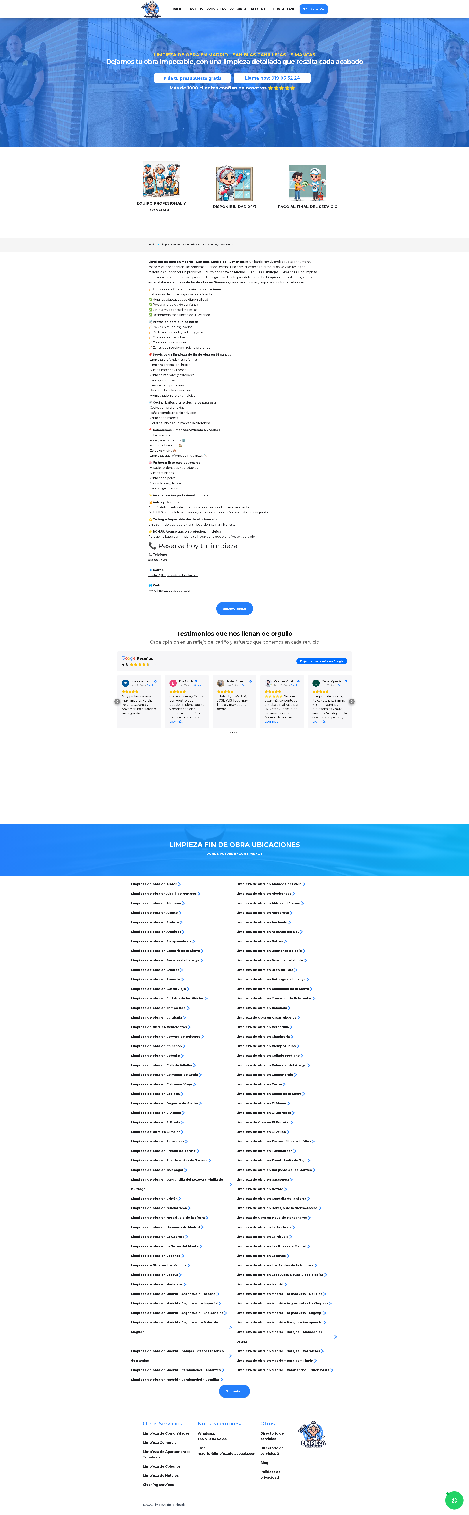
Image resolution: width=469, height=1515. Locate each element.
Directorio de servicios (272, 1436)
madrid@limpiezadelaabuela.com (173, 575)
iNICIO (178, 9)
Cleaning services (158, 1485)
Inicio (151, 244)
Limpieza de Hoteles (161, 1476)
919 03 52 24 (313, 9)
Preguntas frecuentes (249, 9)
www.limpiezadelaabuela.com (170, 590)
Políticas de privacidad (270, 1474)
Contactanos (285, 9)
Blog (264, 1463)
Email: (227, 1451)
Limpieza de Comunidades (166, 1433)
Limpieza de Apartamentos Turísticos (166, 1454)
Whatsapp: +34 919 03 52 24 (212, 1436)
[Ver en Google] (125, 683)
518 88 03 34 (157, 560)
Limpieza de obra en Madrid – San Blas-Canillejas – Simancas (198, 244)
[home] (154, 9)
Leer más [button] (128, 721)
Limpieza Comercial (160, 1443)
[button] (194, 9)
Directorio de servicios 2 (272, 1451)
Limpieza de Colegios (161, 1466)
